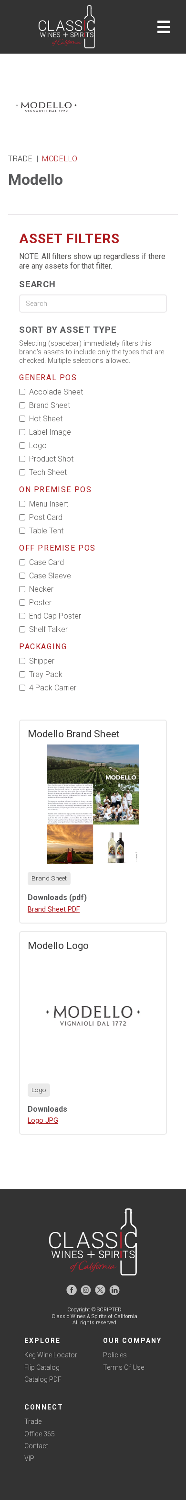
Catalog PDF (43, 1379)
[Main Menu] (163, 27)
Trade (32, 1421)
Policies (115, 1355)
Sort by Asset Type (67, 330)
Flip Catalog (42, 1367)
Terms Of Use (123, 1367)
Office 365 (39, 1434)
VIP (29, 1458)
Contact (36, 1446)
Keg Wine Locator (50, 1355)
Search (37, 284)
